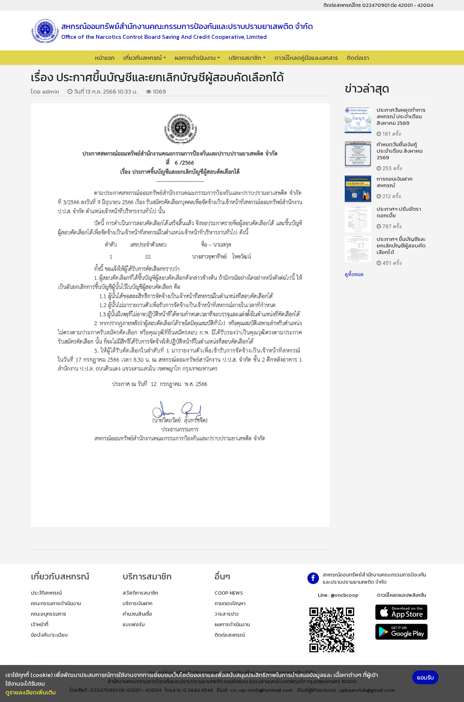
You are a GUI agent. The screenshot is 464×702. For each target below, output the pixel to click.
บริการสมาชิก (245, 57)
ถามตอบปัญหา (230, 603)
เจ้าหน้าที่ (39, 624)
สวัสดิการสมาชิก (140, 593)
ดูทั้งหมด (354, 274)
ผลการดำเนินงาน (195, 57)
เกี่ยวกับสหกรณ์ (142, 57)
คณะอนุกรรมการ (48, 614)
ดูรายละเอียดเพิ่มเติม (30, 692)
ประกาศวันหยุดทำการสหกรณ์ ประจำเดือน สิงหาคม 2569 (401, 116)
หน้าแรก (105, 57)
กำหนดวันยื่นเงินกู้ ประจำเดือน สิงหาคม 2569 (400, 150)
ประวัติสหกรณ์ (46, 593)
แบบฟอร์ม (134, 624)
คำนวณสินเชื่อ (137, 614)
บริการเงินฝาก (137, 603)
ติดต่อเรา (358, 57)
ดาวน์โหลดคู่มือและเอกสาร (306, 57)
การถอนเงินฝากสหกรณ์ (395, 182)
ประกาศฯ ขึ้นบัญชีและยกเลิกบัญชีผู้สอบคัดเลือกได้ (401, 245)
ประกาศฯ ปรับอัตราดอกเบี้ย (399, 212)
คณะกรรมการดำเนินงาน (56, 603)
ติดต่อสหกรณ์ (230, 635)
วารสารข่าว (227, 614)
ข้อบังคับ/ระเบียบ (49, 635)
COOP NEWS (229, 593)
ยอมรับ (425, 677)
